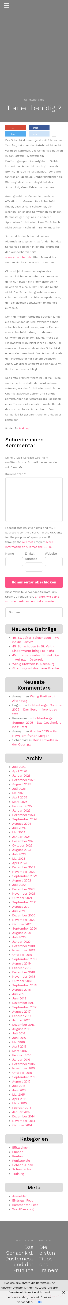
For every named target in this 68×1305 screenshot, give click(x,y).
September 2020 (24, 928)
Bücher (17, 1152)
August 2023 (21, 850)
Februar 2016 (21, 1055)
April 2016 (19, 1046)
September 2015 (24, 1077)
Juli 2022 (19, 885)
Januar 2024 (21, 836)
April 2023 (19, 863)
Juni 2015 (19, 1090)
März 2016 (19, 1051)
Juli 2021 (18, 911)
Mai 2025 (18, 793)
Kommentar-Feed (25, 1205)
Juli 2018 (18, 994)
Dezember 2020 (23, 915)
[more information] (54, 134)
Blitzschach (21, 1147)
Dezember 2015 (23, 1064)
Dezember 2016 (23, 1024)
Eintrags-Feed (22, 1200)
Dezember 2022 (23, 867)
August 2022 (21, 880)
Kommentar (15, 474)
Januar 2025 (21, 810)
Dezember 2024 (23, 815)
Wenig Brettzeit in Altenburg (33, 664)
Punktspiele (21, 1160)
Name (9, 553)
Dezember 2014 (23, 1116)
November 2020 (23, 920)
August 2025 (21, 784)
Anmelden (20, 1196)
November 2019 (23, 950)
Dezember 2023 (23, 841)
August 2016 (21, 1029)
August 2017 (21, 1011)
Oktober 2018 (22, 981)
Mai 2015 (18, 1094)
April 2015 (19, 1099)
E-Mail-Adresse (31, 556)
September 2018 (24, 985)
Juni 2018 (19, 998)
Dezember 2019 (23, 946)
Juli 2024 (19, 828)
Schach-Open (22, 1165)
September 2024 (24, 819)
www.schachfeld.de (18, 257)
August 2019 (21, 963)
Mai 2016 (18, 1042)
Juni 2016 (19, 1037)
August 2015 (21, 1081)
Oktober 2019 (22, 954)
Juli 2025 (19, 788)
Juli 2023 (19, 854)
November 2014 (23, 1121)
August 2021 (21, 906)
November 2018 (23, 976)
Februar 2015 (21, 1107)
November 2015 (23, 1068)
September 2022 (24, 876)
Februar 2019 (21, 968)
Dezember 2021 (23, 889)
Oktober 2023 (22, 845)
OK (40, 1302)
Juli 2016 (18, 1033)
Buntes (17, 1156)
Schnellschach (23, 1169)
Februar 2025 (22, 806)
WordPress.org (23, 1209)
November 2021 (23, 893)
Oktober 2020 (22, 924)
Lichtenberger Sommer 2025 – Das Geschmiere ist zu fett (37, 709)
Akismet (27, 542)
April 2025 (19, 797)
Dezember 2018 (23, 972)
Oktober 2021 (22, 898)
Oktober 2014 (22, 1125)
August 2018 (21, 989)
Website (51, 553)
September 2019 (24, 959)
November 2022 (23, 871)
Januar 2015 (21, 1112)
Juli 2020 (19, 937)
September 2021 (24, 902)
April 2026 (19, 771)
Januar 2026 (21, 775)
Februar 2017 (21, 1016)
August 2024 (21, 823)
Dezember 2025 (23, 780)
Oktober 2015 (22, 1072)
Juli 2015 (18, 1086)
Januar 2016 (21, 1059)
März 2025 (19, 802)
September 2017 (24, 1007)
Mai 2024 (18, 832)
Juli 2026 (19, 767)
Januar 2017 (21, 1020)
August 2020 (21, 933)
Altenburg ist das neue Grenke (35, 668)
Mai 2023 (18, 858)
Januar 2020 (21, 941)
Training (23, 428)
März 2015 (19, 1103)
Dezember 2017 (23, 1003)
